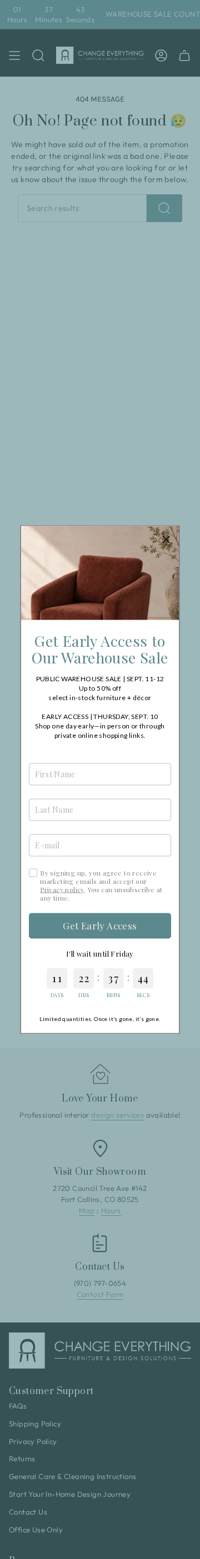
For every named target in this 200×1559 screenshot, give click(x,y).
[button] (166, 539)
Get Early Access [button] (100, 925)
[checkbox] (33, 872)
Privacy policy (62, 888)
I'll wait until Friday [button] (100, 953)
